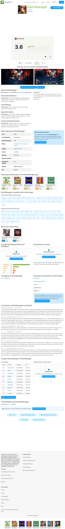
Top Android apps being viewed (8, 471)
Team (17, 221)
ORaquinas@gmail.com (39, 281)
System (18, 198)
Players (3, 218)
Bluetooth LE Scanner (6, 475)
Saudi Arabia (11, 367)
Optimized (55, 198)
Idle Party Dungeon (28, 185)
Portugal (10, 393)
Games (42, 214)
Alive (34, 218)
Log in (61, 2)
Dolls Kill (3, 481)
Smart (21, 201)
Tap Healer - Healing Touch (17, 185)
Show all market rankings (9, 397)
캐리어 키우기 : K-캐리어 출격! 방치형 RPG (6, 237)
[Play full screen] (50, 57)
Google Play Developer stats (29, 460)
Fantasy (13, 211)
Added (13, 214)
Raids (22, 211)
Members (4, 198)
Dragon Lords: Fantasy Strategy (50, 527)
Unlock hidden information (16, 258)
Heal (3, 204)
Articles (3, 503)
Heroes (3, 211)
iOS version (41, 87)
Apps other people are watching (48, 415)
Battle (59, 211)
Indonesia (10, 382)
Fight (19, 218)
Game (44, 201)
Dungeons (59, 201)
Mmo (38, 214)
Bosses (54, 211)
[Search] (38, 2)
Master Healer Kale (50, 185)
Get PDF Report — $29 (41, 142)
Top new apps (24, 419)
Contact (3, 489)
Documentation (4, 496)
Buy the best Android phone (29, 470)
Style (8, 221)
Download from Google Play (28, 87)
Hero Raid (37, 185)
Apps (43, 2)
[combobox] (30, 2)
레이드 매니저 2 (16, 237)
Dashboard (54, 2)
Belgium (9, 376)
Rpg (48, 201)
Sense (3, 201)
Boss (45, 211)
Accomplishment (10, 201)
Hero (18, 214)
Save (43, 218)
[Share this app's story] (45, 57)
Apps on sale (12, 415)
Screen (60, 198)
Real (43, 198)
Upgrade (61, 214)
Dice (3, 221)
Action (40, 211)
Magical (12, 221)
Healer (35, 201)
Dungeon (24, 218)
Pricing (47, 2)
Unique (17, 211)
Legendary (48, 218)
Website (35, 284)
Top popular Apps (27, 467)
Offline (56, 214)
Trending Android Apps (28, 463)
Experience (48, 198)
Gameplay (9, 218)
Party (8, 211)
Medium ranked (17, 148)
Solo (38, 218)
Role (34, 198)
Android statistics (27, 457)
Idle (31, 211)
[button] (49, 288)
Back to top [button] (61, 516)
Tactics (23, 198)
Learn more (45, 139)
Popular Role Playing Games (28, 415)
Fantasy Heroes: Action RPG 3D (57, 527)
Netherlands (11, 373)
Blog (2, 506)
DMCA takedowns (5, 499)
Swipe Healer (43, 527)
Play (40, 201)
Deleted (38, 198)
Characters (60, 218)
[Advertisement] (32, 25)
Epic (14, 218)
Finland (9, 390)
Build (9, 214)
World (36, 211)
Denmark (10, 387)
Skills (51, 214)
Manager (29, 198)
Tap (49, 211)
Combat (29, 218)
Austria (9, 379)
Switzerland (10, 385)
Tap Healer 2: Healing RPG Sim (6, 185)
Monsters (28, 214)
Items (17, 201)
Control (13, 198)
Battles (27, 211)
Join (47, 214)
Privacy (2, 493)
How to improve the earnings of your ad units (10, 510)
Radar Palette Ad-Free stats (7, 478)
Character (54, 218)
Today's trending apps (38, 419)
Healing (53, 201)
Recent (22, 214)
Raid (30, 201)
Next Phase (14, 227)
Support (33, 214)
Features (4, 214)
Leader (9, 198)
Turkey (9, 370)
